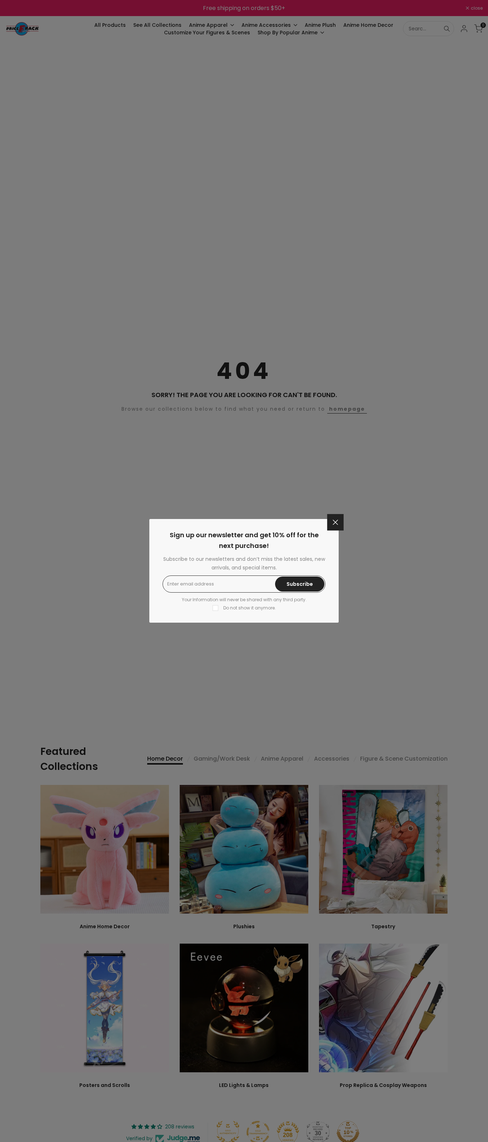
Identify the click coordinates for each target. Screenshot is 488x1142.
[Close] (335, 522)
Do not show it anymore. (249, 608)
